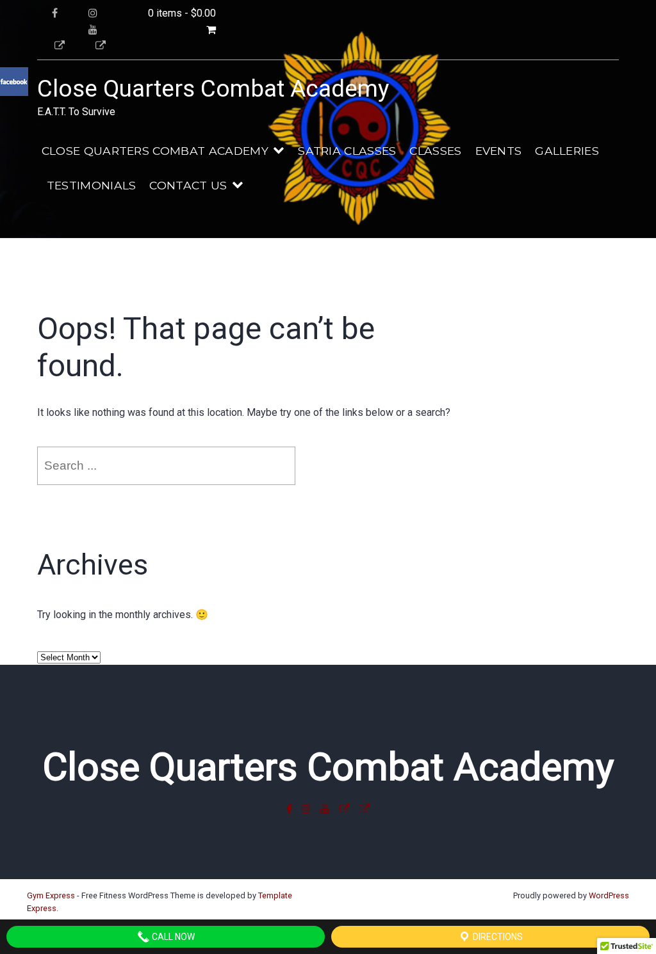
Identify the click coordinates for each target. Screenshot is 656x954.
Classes (435, 150)
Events (498, 150)
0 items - (182, 13)
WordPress (609, 895)
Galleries (567, 150)
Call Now (172, 937)
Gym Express (51, 895)
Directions (497, 937)
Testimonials (91, 185)
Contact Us (188, 185)
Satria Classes (347, 150)
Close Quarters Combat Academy (213, 88)
